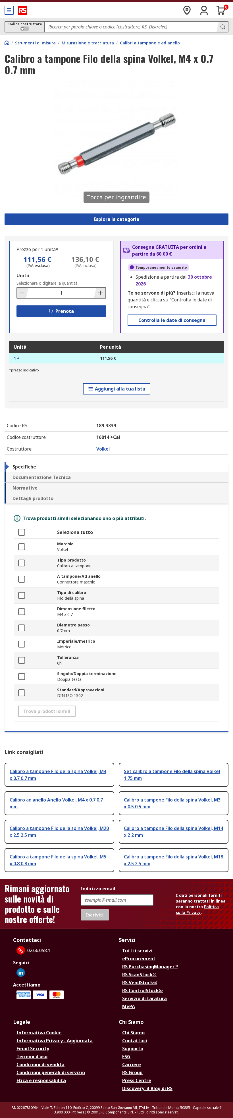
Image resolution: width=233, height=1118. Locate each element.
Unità (22, 275)
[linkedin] (20, 972)
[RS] (22, 10)
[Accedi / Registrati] (204, 10)
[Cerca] (222, 27)
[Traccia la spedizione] (187, 10)
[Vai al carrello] (221, 10)
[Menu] (9, 10)
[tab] (116, 467)
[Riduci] (22, 293)
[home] (7, 42)
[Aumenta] (99, 293)
